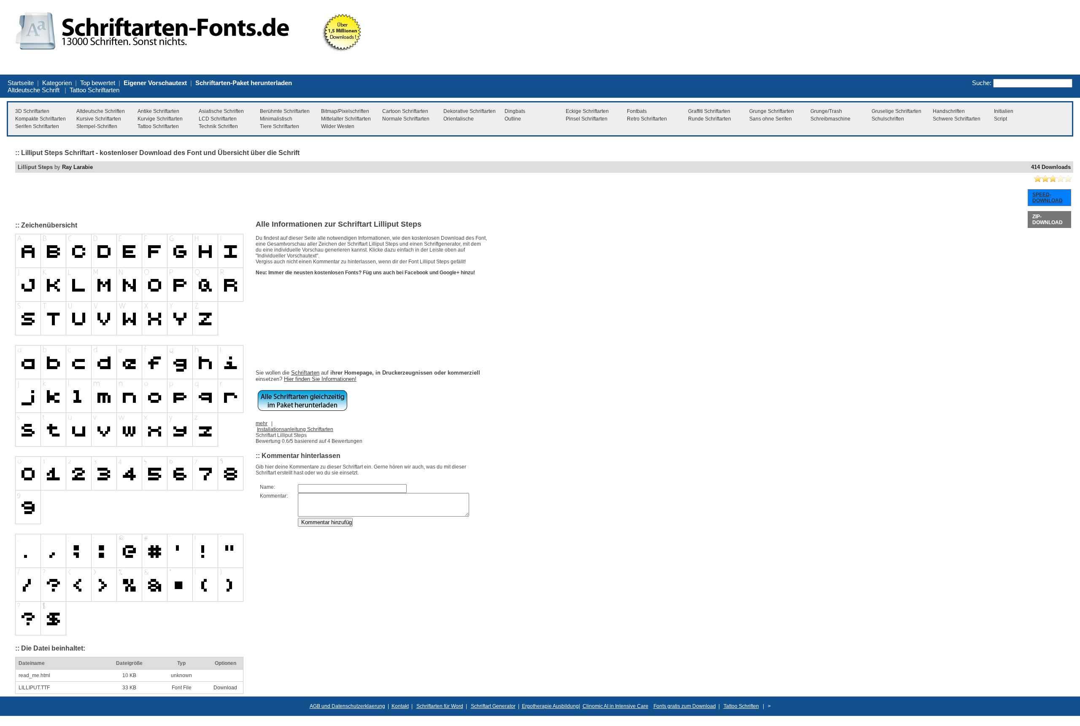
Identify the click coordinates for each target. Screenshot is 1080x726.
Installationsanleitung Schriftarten (295, 429)
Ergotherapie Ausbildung (550, 706)
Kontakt (400, 706)
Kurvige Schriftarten (160, 119)
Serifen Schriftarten (37, 126)
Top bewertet (97, 82)
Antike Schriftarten (158, 111)
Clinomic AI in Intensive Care (615, 706)
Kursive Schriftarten (98, 119)
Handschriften (949, 111)
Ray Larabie (77, 167)
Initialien (1003, 111)
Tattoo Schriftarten (94, 90)
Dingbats (515, 111)
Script (1000, 119)
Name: (267, 487)
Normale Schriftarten (405, 119)
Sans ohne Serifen (770, 119)
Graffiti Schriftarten (709, 111)
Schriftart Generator (493, 706)
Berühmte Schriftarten (285, 111)
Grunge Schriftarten (771, 111)
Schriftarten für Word (439, 706)
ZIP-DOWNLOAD (1047, 219)
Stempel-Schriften (96, 126)
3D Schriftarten (32, 111)
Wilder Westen (337, 126)
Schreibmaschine (830, 119)
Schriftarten (305, 373)
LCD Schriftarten (218, 119)
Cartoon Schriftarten (405, 111)
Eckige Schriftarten (587, 111)
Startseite (21, 82)
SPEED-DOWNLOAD (1047, 198)
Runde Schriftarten (709, 119)
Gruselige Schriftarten (896, 111)
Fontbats (637, 111)
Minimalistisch (276, 119)
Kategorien (57, 82)
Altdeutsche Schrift (33, 90)
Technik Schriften (218, 126)
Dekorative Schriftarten (469, 111)
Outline (513, 119)
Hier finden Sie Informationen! (320, 379)
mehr (261, 423)
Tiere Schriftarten (279, 126)
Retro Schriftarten (647, 119)
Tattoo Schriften (741, 706)
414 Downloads (1051, 167)
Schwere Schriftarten (956, 119)
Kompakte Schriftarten (40, 119)
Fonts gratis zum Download (684, 706)
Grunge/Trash (826, 111)
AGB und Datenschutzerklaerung (347, 706)
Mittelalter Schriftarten (346, 119)
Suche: (981, 82)
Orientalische (458, 119)
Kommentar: (274, 496)
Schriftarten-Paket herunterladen (243, 82)
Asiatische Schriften (221, 111)
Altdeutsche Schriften (100, 111)
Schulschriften (888, 119)
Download (225, 688)
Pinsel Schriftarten (587, 119)
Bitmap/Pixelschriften (345, 111)
